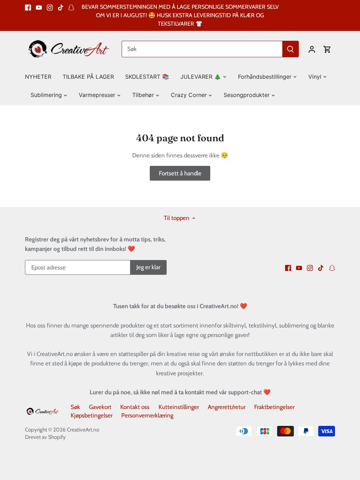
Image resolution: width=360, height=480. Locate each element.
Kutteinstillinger (179, 406)
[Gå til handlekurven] (327, 49)
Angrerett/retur (226, 406)
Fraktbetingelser (274, 406)
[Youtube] (39, 7)
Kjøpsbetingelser (91, 415)
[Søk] (290, 49)
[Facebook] (28, 7)
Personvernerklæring (147, 415)
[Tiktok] (61, 7)
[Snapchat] (71, 7)
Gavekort (100, 406)
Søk (75, 406)
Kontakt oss (134, 406)
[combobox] (202, 49)
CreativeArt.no (83, 429)
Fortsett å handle (180, 173)
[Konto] (312, 49)
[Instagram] (50, 7)
